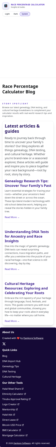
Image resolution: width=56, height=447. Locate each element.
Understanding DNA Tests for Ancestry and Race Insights (27, 236)
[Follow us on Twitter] (4, 344)
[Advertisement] (28, 48)
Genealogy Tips (10, 366)
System (25, 14)
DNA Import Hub (11, 361)
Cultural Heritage (11, 376)
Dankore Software (33, 338)
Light (7, 14)
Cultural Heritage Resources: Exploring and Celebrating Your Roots (26, 288)
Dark (16, 14)
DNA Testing (9, 371)
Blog (4, 356)
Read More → (12, 217)
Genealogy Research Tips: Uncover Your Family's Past (28, 183)
